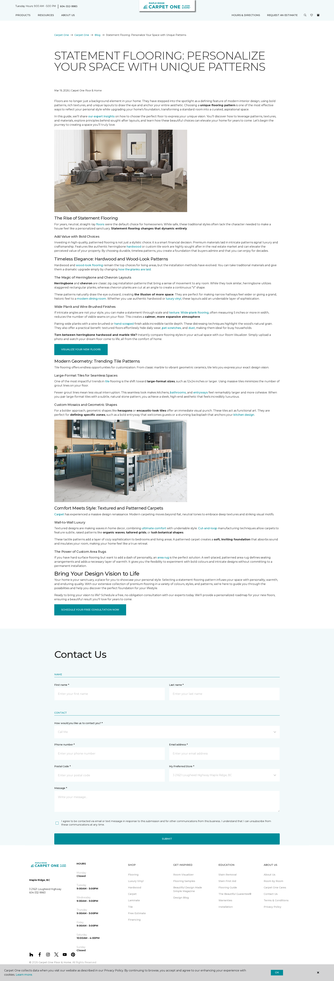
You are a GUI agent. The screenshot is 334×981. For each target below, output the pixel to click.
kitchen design (243, 414)
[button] (305, 15)
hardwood (134, 246)
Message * (60, 788)
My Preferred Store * (181, 766)
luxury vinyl (173, 298)
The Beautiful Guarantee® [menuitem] (234, 894)
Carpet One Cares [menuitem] (275, 887)
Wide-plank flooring (195, 312)
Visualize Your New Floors (81, 349)
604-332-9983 (68, 6)
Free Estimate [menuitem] (137, 913)
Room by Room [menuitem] (273, 881)
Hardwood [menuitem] (134, 887)
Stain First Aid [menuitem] (227, 881)
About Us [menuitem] (269, 874)
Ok (277, 972)
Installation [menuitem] (225, 906)
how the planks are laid (134, 269)
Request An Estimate (282, 15)
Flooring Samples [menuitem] (184, 881)
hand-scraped (124, 323)
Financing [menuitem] (134, 919)
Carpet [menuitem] (132, 894)
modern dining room (91, 298)
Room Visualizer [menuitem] (183, 874)
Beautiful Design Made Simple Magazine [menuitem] (187, 889)
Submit (167, 838)
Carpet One (61, 35)
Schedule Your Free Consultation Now (90, 609)
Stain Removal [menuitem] (227, 874)
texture (174, 312)
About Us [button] (68, 15)
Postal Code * (62, 766)
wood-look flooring (89, 265)
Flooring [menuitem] (133, 874)
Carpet (59, 514)
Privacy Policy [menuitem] (272, 906)
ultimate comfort (154, 528)
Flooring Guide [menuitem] (227, 887)
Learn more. (24, 974)
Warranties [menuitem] (225, 900)
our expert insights (101, 116)
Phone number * (64, 744)
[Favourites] (311, 15)
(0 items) (318, 15)
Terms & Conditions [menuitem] (276, 900)
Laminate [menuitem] (134, 900)
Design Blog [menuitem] (181, 897)
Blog (97, 35)
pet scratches (171, 328)
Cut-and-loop (207, 528)
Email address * (178, 744)
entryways (200, 392)
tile (107, 381)
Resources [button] (46, 15)
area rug (163, 557)
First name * (61, 685)
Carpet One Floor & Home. (55, 962)
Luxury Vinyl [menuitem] (136, 881)
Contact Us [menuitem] (271, 894)
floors (100, 224)
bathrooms (178, 392)
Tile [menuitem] (130, 906)
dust (191, 328)
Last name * (176, 685)
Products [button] (22, 15)
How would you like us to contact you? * (78, 723)
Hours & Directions (246, 15)
